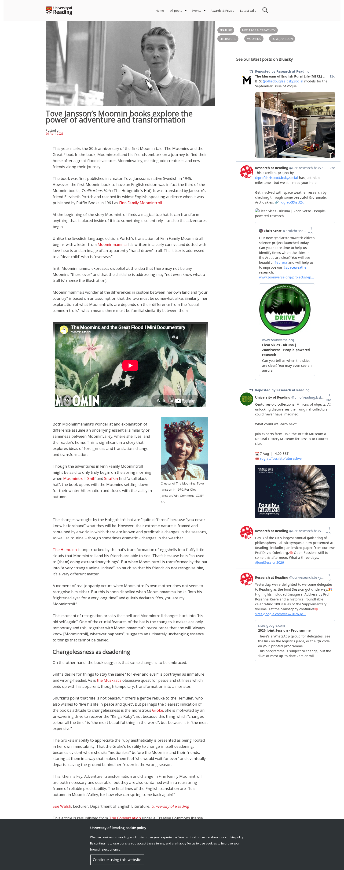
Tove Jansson (282, 39)
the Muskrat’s (109, 680)
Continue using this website (117, 859)
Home (160, 10)
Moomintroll (74, 478)
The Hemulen (65, 549)
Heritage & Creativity (258, 30)
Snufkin (111, 478)
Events (196, 10)
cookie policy (234, 837)
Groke (157, 710)
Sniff (91, 478)
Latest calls (248, 10)
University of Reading (170, 806)
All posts (176, 10)
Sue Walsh (62, 806)
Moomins (254, 39)
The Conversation (125, 818)
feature (226, 30)
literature (228, 39)
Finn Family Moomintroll (140, 202)
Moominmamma (112, 244)
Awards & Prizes (222, 10)
